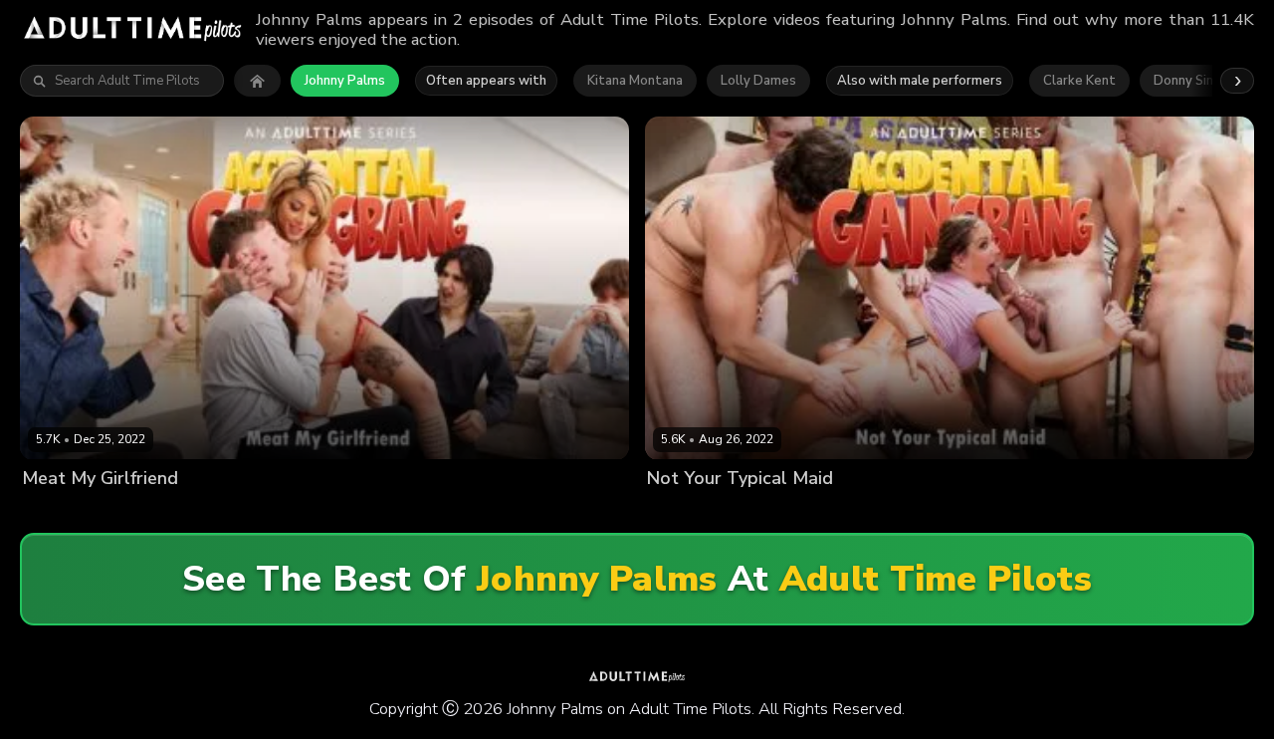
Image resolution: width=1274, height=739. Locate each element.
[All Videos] (257, 81)
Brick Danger (856, 511)
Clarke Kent (1079, 81)
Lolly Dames (758, 81)
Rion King (576, 511)
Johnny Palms (345, 81)
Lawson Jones (496, 511)
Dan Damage (945, 511)
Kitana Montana (635, 81)
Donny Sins (1187, 81)
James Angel (1033, 511)
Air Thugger (770, 511)
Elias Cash (320, 511)
